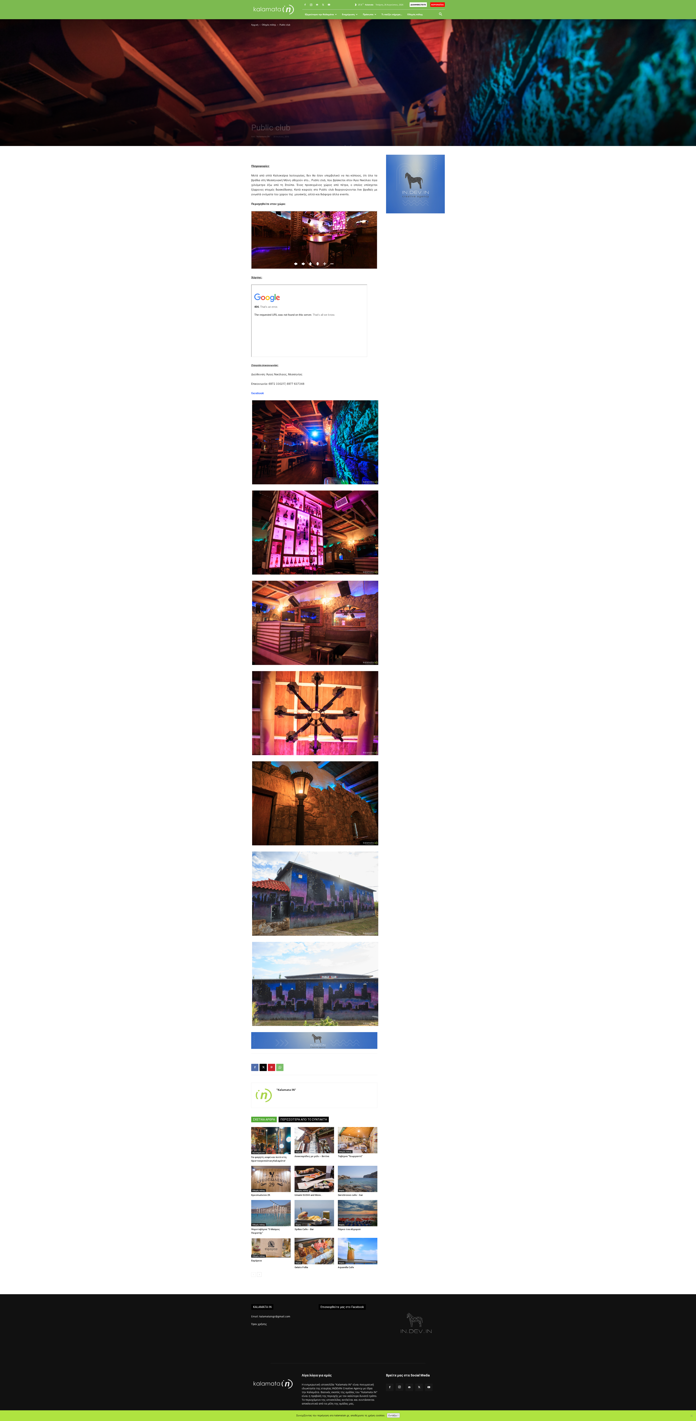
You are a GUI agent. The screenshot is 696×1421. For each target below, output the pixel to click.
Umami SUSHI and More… (308, 1195)
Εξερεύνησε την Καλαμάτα (319, 14)
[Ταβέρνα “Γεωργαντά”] (357, 1140)
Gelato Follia (301, 1267)
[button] (440, 14)
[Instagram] (311, 4)
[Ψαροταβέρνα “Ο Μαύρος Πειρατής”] (271, 1213)
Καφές (298, 1151)
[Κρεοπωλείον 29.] (271, 1179)
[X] (323, 4)
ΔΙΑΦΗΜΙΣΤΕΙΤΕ (418, 4)
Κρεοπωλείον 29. (261, 1195)
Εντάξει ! (393, 1415)
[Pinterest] (271, 1067)
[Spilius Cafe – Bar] (314, 1213)
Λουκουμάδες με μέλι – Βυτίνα (312, 1156)
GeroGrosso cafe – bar (350, 1195)
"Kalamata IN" (263, 136)
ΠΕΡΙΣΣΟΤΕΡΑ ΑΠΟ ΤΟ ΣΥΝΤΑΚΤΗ (303, 1119)
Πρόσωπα (368, 14)
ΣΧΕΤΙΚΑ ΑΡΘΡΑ (264, 1119)
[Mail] (317, 4)
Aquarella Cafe (346, 1267)
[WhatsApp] (279, 1067)
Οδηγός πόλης (415, 14)
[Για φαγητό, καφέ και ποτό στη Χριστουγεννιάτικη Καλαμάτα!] (271, 1140)
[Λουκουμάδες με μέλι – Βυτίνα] (314, 1140)
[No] (691, 1416)
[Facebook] (305, 4)
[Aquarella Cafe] (357, 1251)
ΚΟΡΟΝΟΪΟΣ (437, 4)
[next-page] (259, 1274)
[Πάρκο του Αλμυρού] (357, 1213)
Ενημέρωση (348, 14)
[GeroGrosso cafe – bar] (357, 1179)
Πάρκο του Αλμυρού (349, 1229)
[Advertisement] (415, 279)
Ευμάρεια (256, 1260)
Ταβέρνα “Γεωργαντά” (350, 1156)
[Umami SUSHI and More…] (314, 1179)
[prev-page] (253, 1274)
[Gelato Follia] (314, 1251)
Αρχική (254, 24)
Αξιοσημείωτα (258, 1152)
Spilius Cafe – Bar (304, 1229)
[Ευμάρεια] (271, 1248)
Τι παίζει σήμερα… (392, 14)
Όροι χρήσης (259, 1324)
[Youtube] (329, 4)
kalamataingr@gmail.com (274, 1316)
